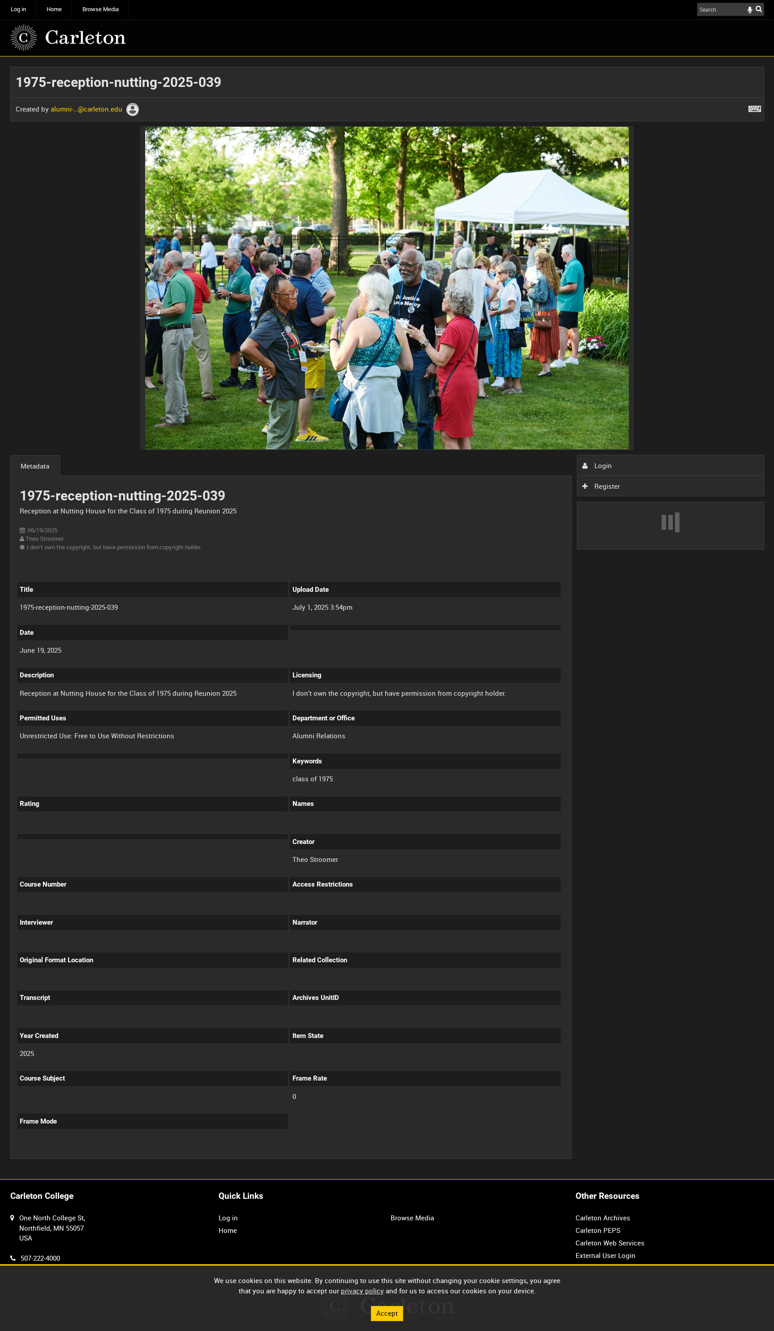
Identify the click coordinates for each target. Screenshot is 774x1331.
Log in (18, 9)
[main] (387, 618)
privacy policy (362, 1290)
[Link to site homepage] (68, 37)
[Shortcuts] (754, 107)
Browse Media (100, 9)
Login (602, 465)
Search (759, 8)
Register (606, 486)
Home (54, 9)
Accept (387, 1313)
